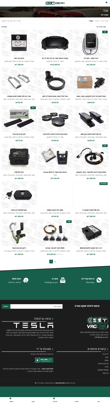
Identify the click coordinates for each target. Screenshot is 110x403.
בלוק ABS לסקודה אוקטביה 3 (91, 210)
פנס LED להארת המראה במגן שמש (91, 134)
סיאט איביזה (19, 99)
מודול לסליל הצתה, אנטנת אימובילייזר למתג (55, 96)
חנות (97, 21)
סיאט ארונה (11, 99)
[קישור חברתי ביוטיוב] (95, 342)
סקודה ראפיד (86, 99)
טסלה (9, 330)
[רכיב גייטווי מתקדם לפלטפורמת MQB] (90, 233)
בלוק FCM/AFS (19, 172)
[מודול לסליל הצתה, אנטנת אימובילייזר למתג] (55, 81)
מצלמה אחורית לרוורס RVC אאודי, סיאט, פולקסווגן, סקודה (91, 173)
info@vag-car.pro (101, 337)
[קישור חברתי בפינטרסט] (91, 342)
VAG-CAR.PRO (60, 383)
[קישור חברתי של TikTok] (83, 342)
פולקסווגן (78, 61)
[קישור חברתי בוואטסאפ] (87, 342)
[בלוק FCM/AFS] (19, 157)
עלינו (106, 367)
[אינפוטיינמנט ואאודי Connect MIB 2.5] (55, 157)
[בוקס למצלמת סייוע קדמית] (19, 195)
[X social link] (103, 342)
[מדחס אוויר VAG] (19, 43)
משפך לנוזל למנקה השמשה (55, 210)
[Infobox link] (91, 280)
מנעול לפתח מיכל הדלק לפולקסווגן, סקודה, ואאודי (91, 96)
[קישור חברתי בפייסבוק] (106, 342)
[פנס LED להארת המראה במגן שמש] (90, 119)
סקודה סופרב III (97, 99)
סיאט (83, 61)
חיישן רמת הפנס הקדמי (19, 248)
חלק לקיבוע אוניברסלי (19, 134)
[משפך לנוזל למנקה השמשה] (55, 195)
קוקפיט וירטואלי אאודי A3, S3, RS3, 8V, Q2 (55, 58)
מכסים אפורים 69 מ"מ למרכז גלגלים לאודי (55, 134)
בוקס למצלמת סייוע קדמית (19, 210)
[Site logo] (55, 3)
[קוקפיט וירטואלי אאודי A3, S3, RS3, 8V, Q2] (55, 43)
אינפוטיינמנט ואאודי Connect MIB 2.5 (55, 172)
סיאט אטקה (8, 61)
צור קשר (105, 373)
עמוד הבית (104, 21)
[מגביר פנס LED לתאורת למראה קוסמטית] (19, 81)
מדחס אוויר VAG (19, 58)
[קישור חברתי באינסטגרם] (99, 342)
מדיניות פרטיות (103, 363)
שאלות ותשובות (103, 370)
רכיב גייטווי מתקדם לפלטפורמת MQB (91, 248)
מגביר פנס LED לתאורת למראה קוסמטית (19, 96)
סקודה (105, 61)
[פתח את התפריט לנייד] (2, 3)
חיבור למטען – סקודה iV (91, 58)
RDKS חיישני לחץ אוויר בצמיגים (55, 248)
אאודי (100, 61)
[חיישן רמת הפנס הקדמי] (19, 233)
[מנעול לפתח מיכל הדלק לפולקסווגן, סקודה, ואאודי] (90, 81)
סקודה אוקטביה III (10, 251)
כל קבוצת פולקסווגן (92, 61)
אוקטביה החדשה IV (23, 61)
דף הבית (105, 354)
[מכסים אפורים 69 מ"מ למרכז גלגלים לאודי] (55, 119)
